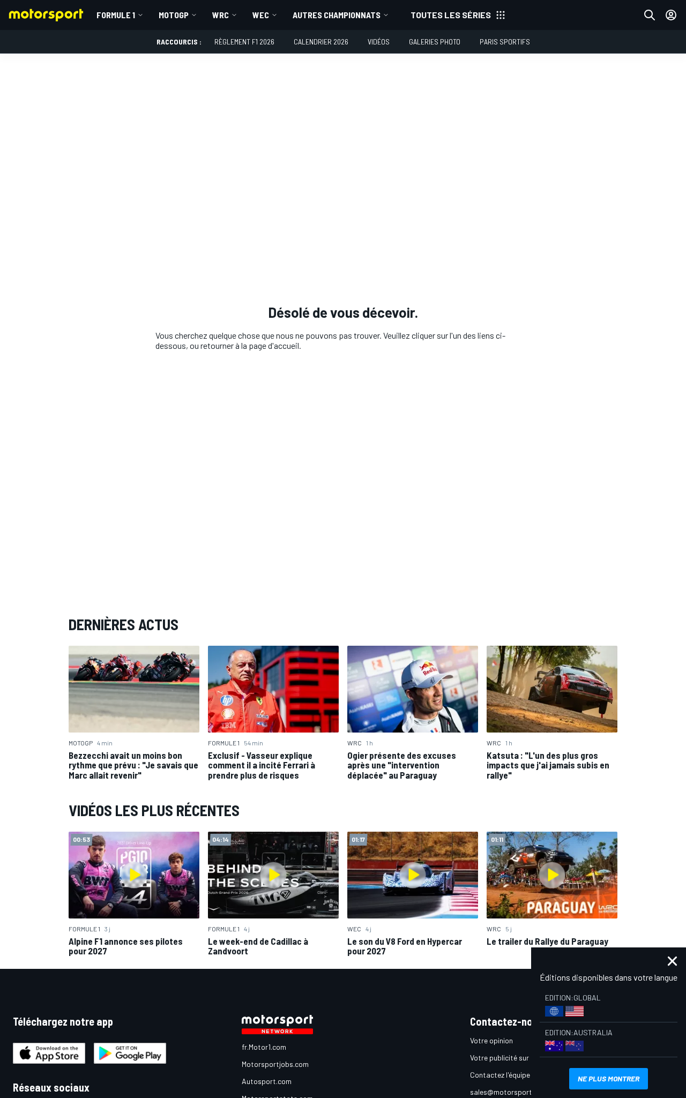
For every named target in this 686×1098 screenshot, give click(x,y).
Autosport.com (267, 1081)
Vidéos (379, 41)
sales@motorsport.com (509, 1091)
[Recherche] (649, 15)
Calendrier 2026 (321, 41)
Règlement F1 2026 (244, 41)
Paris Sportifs (505, 41)
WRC (220, 15)
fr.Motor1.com (264, 1046)
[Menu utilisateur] (671, 15)
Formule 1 (115, 15)
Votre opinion (491, 1040)
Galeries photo (434, 41)
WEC (260, 15)
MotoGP (174, 15)
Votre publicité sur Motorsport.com (527, 1057)
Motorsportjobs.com (275, 1064)
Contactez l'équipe (500, 1074)
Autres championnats (337, 15)
